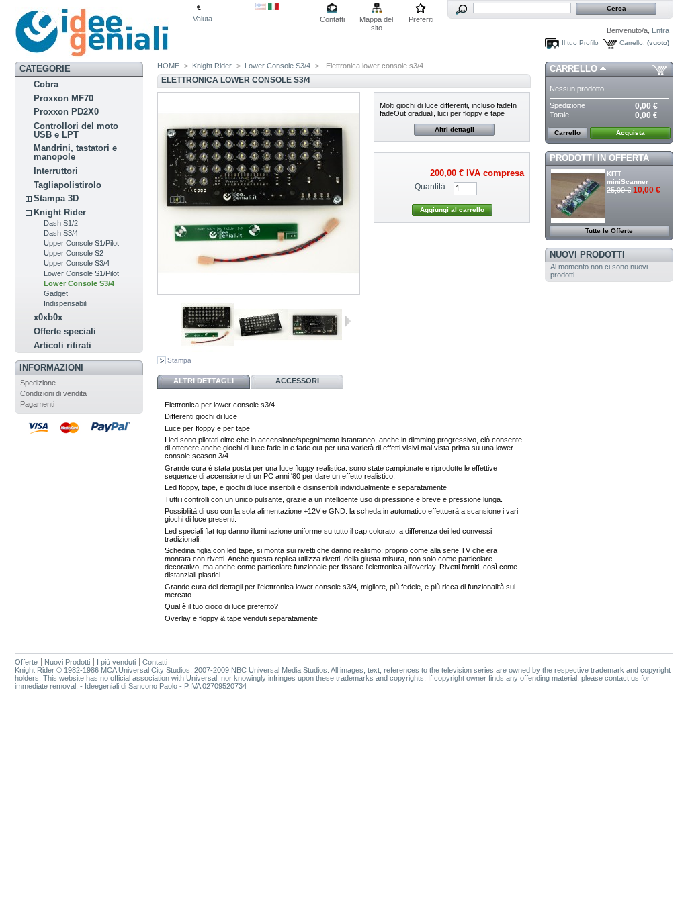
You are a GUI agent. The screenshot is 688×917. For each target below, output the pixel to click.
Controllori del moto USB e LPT (76, 130)
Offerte (26, 662)
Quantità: (431, 186)
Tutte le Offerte (609, 230)
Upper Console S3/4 (77, 263)
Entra (660, 30)
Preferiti (420, 19)
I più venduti (116, 662)
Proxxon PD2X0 (66, 112)
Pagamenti (37, 404)
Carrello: (632, 42)
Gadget (56, 293)
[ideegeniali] (92, 52)
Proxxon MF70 (63, 98)
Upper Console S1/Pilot (81, 243)
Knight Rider (60, 212)
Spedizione (38, 383)
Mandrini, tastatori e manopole (75, 152)
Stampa (179, 360)
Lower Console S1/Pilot (81, 273)
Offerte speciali (65, 331)
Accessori (297, 381)
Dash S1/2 (61, 223)
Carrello (573, 69)
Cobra (46, 84)
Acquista (630, 132)
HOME (168, 66)
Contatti (332, 19)
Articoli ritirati (62, 345)
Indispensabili (65, 303)
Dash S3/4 (61, 233)
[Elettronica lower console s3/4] (207, 349)
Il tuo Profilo (580, 42)
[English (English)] (260, 7)
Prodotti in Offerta (599, 158)
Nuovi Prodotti (587, 255)
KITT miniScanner (627, 177)
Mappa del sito (376, 20)
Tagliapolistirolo (67, 185)
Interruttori (56, 171)
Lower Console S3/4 (79, 283)
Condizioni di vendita (53, 393)
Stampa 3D (56, 198)
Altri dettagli (454, 129)
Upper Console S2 (73, 253)
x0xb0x (48, 317)
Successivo (347, 321)
